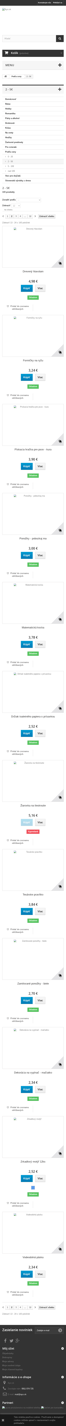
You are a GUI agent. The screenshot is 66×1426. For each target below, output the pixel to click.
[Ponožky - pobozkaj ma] (33, 514)
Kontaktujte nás (44, 3)
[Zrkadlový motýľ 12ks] (33, 1137)
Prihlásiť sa (57, 3)
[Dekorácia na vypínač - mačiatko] (33, 1048)
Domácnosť (10, 99)
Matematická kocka (33, 627)
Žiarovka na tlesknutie (33, 805)
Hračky (8, 137)
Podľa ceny (10, 152)
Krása (8, 128)
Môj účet (8, 1348)
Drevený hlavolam (33, 271)
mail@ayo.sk (20, 1394)
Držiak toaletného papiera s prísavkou (33, 716)
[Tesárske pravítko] (33, 870)
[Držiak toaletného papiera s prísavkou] (33, 692)
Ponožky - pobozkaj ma (33, 538)
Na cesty (9, 133)
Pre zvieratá (10, 147)
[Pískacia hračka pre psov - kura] (33, 425)
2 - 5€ (10, 161)
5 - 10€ (10, 166)
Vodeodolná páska (33, 1257)
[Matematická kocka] (33, 603)
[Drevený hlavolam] (33, 246)
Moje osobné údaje (11, 1365)
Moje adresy (8, 1361)
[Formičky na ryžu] (33, 336)
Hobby (8, 109)
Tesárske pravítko (33, 894)
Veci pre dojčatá (12, 176)
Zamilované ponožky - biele (33, 983)
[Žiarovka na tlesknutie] (33, 781)
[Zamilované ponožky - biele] (33, 959)
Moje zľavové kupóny (12, 1369)
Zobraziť (6, 205)
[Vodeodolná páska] (33, 1232)
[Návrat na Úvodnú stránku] (5, 77)
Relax (7, 104)
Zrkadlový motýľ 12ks (33, 1161)
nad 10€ (11, 171)
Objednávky (8, 1353)
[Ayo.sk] (33, 17)
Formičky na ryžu (33, 360)
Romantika (10, 113)
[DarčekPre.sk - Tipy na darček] (52, 1408)
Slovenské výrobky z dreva (18, 180)
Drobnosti (10, 123)
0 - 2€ (10, 156)
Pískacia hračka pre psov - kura (33, 449)
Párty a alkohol (12, 118)
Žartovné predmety (14, 142)
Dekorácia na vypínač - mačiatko (33, 1072)
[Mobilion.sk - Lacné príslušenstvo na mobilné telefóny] (21, 1408)
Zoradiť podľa (9, 200)
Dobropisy (7, 1357)
